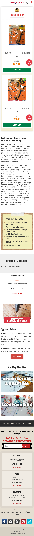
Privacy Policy (12, 533)
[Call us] (26, 3)
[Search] (7, 3)
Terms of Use (21, 533)
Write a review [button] (17, 289)
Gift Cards (18, 423)
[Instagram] (10, 523)
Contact (24, 423)
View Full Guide (17, 356)
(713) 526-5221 (17, 464)
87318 (9, 53)
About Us (6, 423)
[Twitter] (17, 523)
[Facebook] (4, 523)
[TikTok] (29, 523)
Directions (18, 467)
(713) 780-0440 (17, 482)
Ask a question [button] (17, 293)
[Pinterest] (23, 523)
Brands (12, 423)
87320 (9, 108)
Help (29, 423)
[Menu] (3, 3)
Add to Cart (17, 70)
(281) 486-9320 (17, 500)
